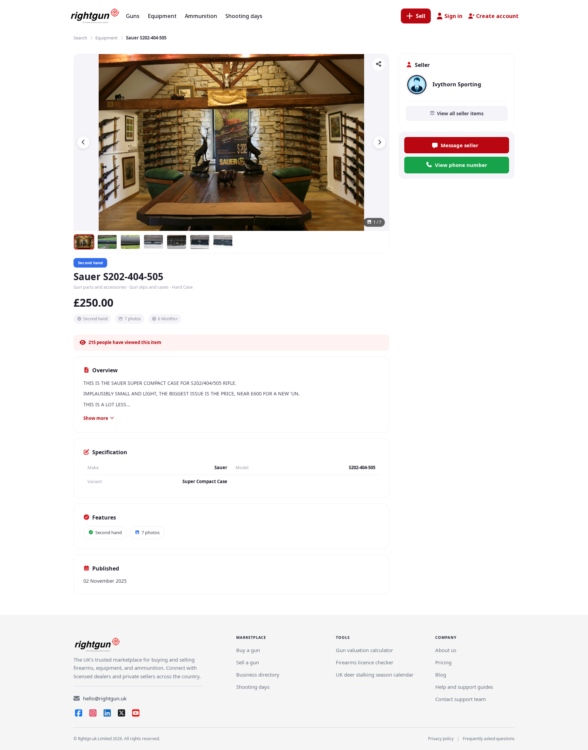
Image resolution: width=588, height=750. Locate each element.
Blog (440, 674)
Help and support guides (464, 686)
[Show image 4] (153, 242)
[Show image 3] (130, 242)
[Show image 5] (176, 242)
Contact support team (460, 699)
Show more (95, 418)
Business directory (257, 674)
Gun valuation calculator (364, 650)
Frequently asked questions (488, 739)
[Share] (379, 64)
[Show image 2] (107, 242)
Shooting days (253, 686)
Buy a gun (248, 650)
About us (445, 650)
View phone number (461, 164)
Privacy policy (441, 739)
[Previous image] (83, 142)
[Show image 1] (84, 242)
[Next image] (379, 142)
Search (80, 38)
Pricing (443, 662)
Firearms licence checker (364, 662)
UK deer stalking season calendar (374, 674)
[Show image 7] (223, 242)
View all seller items (460, 113)
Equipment (106, 38)
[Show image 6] (200, 242)
